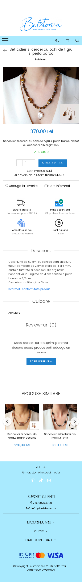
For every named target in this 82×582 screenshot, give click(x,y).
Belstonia (41, 59)
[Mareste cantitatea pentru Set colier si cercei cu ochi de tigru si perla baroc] (32, 162)
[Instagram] (49, 480)
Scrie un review (41, 361)
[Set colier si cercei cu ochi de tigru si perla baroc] (41, 95)
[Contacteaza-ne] (57, 40)
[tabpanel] (41, 95)
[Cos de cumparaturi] (67, 40)
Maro (17, 313)
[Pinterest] (33, 480)
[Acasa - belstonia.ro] (41, 24)
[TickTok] (41, 480)
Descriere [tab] (41, 250)
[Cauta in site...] (77, 40)
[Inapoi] (3, 51)
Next (75, 99)
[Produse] (5, 41)
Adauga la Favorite (23, 186)
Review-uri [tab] (41, 325)
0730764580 (43, 503)
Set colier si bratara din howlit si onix (60, 436)
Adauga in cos (52, 163)
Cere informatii (59, 186)
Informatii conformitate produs (29, 289)
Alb (10, 313)
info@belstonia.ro (43, 508)
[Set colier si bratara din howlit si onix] (60, 417)
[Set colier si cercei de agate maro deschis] (22, 417)
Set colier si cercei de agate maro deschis (22, 436)
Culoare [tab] (41, 301)
